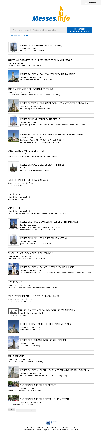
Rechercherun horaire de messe (79, 30)
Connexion (92, 3)
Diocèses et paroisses (70, 427)
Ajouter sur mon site (26, 411)
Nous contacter (29, 430)
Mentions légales (43, 430)
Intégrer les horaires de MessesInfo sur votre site (42, 427)
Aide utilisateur (72, 430)
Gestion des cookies (58, 430)
